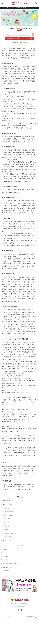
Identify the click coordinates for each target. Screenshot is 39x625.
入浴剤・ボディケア (9, 511)
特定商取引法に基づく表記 (10, 563)
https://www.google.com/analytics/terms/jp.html (16, 378)
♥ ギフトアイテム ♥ (8, 504)
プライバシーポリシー (9, 560)
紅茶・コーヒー (8, 522)
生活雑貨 (6, 526)
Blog (4, 552)
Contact (5, 556)
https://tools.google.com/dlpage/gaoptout (14, 412)
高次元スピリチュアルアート (11, 533)
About (5, 549)
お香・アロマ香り (8, 515)
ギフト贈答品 (7, 518)
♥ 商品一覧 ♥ (6, 508)
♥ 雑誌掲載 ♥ (6, 501)
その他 (6, 529)
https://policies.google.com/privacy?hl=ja (14, 392)
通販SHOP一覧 (7, 567)
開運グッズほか (8, 536)
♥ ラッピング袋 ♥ (7, 540)
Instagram (6, 570)
